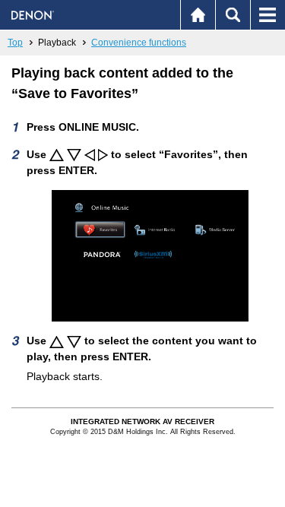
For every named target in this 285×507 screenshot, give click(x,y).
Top (15, 42)
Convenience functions (138, 42)
